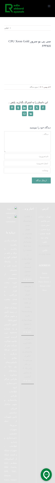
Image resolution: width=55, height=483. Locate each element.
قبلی (6, 28)
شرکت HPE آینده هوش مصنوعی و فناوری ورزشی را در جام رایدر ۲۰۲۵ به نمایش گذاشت (27, 358)
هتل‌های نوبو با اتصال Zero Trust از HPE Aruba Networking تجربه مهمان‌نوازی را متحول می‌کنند (27, 307)
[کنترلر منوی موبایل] (49, 6)
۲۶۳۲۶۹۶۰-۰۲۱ (44, 246)
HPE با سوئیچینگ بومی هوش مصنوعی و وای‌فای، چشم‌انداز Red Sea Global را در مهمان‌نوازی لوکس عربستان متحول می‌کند (27, 246)
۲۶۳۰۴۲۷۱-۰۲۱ (44, 254)
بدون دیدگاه (34, 87)
